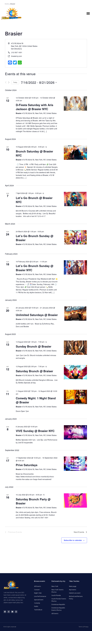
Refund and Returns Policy (76, 597)
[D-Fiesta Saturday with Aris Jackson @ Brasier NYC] (75, 103)
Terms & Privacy (83, 627)
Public (36, 606)
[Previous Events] (5, 82)
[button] (88, 13)
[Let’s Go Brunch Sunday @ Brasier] (75, 237)
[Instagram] (16, 611)
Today (15, 82)
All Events (37, 586)
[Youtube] (12, 611)
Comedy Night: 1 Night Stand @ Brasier (36, 400)
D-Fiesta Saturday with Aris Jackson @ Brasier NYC (34, 107)
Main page (72, 586)
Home (7, 4)
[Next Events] (8, 82)
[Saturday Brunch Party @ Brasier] (75, 500)
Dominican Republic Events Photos (58, 609)
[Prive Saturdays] (75, 463)
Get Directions (16, 48)
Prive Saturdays (26, 465)
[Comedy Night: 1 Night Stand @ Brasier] (75, 397)
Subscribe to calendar (73, 540)
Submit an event (74, 593)
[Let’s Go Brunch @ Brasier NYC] (75, 199)
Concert (37, 590)
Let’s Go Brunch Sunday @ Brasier (34, 238)
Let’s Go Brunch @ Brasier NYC (34, 200)
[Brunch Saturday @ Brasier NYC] (75, 152)
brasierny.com (16, 56)
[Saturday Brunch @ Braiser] (75, 372)
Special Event (38, 600)
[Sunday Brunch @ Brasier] (75, 347)
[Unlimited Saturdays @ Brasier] (75, 313)
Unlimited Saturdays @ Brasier (37, 315)
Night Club (38, 593)
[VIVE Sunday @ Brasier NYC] (75, 432)
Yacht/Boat (38, 610)
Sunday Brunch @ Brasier (33, 346)
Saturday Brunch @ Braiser (34, 371)
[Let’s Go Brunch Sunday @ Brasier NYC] (75, 267)
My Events (72, 590)
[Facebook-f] (8, 611)
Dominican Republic (58, 604)
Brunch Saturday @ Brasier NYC (34, 153)
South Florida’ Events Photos (59, 600)
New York (55, 586)
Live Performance (40, 596)
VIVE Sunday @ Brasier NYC (35, 431)
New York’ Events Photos (57, 591)
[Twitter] (5, 611)
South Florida (56, 595)
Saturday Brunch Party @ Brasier (33, 501)
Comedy (37, 603)
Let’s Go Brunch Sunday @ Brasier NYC (34, 268)
